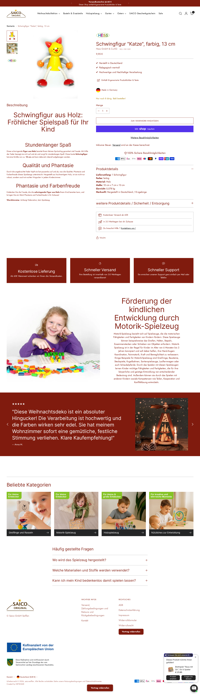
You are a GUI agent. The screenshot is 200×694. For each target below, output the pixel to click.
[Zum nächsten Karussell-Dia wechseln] (192, 424)
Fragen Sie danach (188, 678)
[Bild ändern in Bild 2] (12, 48)
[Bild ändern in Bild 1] (12, 36)
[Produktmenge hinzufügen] (106, 111)
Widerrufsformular (128, 620)
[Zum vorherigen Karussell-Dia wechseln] (7, 424)
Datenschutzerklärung (129, 610)
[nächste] (129, 3)
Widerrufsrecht (126, 625)
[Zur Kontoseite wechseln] (186, 13)
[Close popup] (195, 657)
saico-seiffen (29, 681)
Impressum (124, 615)
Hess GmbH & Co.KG (106, 48)
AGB (121, 605)
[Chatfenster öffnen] (194, 688)
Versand (116, 145)
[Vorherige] (72, 3)
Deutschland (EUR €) (28, 677)
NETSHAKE (20, 684)
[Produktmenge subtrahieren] (98, 111)
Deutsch (10, 677)
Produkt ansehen (173, 678)
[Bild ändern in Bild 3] (12, 61)
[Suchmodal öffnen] (180, 13)
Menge (99, 105)
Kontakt (84, 620)
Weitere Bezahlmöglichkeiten (145, 137)
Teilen (102, 238)
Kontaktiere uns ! (128, 228)
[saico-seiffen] (16, 13)
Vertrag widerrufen (131, 631)
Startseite (11, 26)
